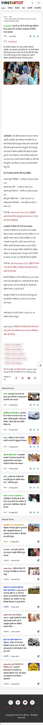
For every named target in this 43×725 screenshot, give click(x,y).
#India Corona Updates (13, 345)
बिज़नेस (17, 8)
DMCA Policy (18, 708)
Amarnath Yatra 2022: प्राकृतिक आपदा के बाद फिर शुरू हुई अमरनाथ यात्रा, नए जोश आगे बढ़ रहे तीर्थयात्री (21, 216)
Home (3, 8)
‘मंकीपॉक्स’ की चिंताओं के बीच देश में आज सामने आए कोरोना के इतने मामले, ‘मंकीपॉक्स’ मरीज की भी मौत (21, 330)
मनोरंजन (10, 8)
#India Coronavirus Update (14, 354)
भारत (23, 8)
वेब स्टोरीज (38, 8)
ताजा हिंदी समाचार (20, 369)
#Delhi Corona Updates (13, 363)
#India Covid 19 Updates (13, 349)
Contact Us (28, 708)
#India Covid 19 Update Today (15, 358)
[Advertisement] (21, 108)
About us (8, 708)
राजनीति (29, 8)
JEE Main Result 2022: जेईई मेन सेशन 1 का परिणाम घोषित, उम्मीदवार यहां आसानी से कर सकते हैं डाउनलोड (21, 267)
